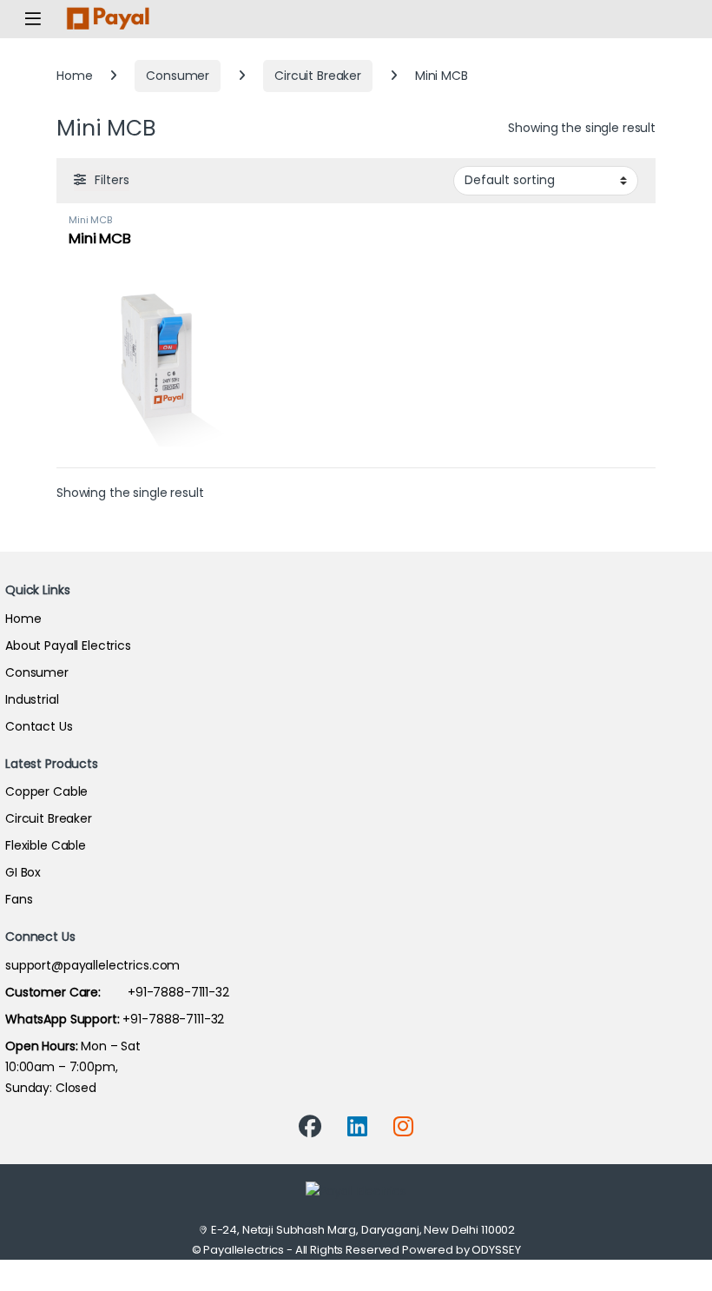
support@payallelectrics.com (92, 965)
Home (74, 75)
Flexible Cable (45, 845)
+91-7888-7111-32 (117, 992)
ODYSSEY (495, 1249)
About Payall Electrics (68, 645)
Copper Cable (46, 791)
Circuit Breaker (317, 75)
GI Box (23, 872)
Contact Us (39, 726)
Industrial (32, 699)
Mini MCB (90, 220)
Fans (18, 899)
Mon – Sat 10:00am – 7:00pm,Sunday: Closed (73, 1066)
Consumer (177, 75)
